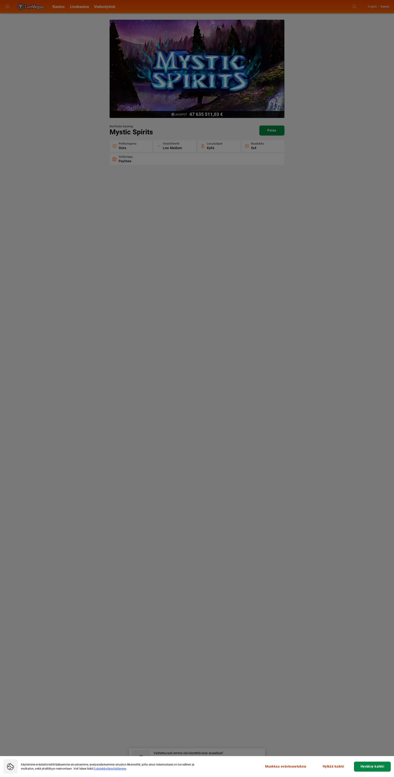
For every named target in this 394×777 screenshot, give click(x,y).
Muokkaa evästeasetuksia (285, 766)
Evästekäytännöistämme (110, 768)
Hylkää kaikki (333, 766)
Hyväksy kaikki (372, 766)
